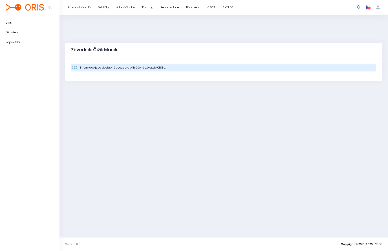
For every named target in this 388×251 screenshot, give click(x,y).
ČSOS (378, 244)
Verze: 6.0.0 (72, 244)
